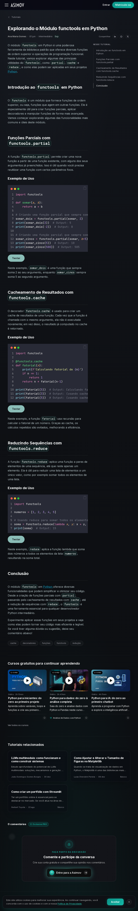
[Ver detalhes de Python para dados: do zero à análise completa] (86, 718)
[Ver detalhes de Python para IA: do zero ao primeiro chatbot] (128, 718)
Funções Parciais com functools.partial (108, 61)
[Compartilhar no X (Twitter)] (127, 36)
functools (61, 643)
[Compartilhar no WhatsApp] (121, 36)
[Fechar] (129, 902)
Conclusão (102, 85)
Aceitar (115, 901)
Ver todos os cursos (18, 725)
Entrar (106, 4)
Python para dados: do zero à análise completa (69, 699)
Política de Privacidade (70, 903)
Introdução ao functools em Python (111, 52)
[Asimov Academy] (17, 5)
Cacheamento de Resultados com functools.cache (111, 69)
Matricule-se (123, 4)
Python (12, 71)
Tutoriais (16, 17)
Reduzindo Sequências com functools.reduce (111, 78)
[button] (85, 188)
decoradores (29, 643)
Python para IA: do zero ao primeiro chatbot (109, 699)
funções (46, 643)
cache (13, 643)
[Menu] (6, 5)
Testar (16, 258)
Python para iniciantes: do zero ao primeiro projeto (25, 699)
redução (77, 643)
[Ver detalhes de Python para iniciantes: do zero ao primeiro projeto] (44, 718)
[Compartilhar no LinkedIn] (114, 36)
